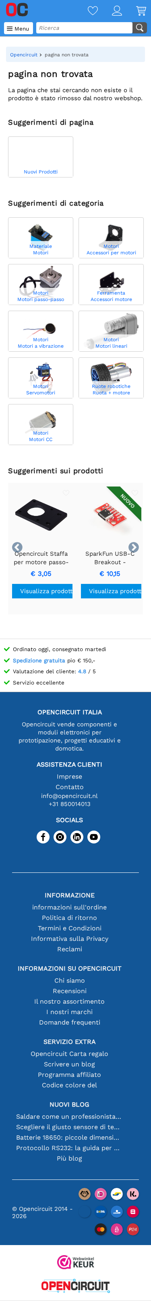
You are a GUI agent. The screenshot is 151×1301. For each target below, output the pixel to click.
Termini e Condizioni (69, 928)
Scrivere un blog (69, 1064)
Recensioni (70, 991)
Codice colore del (69, 1085)
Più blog (69, 1158)
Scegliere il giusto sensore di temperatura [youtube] (69, 1127)
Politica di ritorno (69, 918)
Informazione (70, 895)
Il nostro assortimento (69, 1001)
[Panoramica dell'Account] (110, 11)
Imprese (69, 776)
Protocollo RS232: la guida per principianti (69, 1148)
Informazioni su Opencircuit (70, 968)
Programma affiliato (69, 1074)
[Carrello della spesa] (134, 11)
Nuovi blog (69, 1104)
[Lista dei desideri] (86, 11)
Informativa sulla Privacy (69, 938)
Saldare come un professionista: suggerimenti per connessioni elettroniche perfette (69, 1116)
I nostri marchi (69, 1012)
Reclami (69, 949)
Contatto (70, 787)
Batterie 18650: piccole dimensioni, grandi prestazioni (69, 1137)
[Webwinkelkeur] (75, 1263)
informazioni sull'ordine (69, 907)
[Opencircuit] (75, 1287)
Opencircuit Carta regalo (69, 1054)
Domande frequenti (69, 1022)
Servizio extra (69, 1041)
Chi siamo (69, 980)
